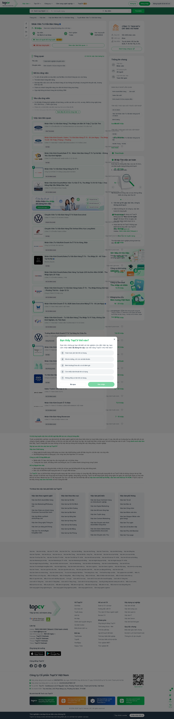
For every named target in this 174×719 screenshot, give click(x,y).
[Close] (114, 339)
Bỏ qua (73, 384)
